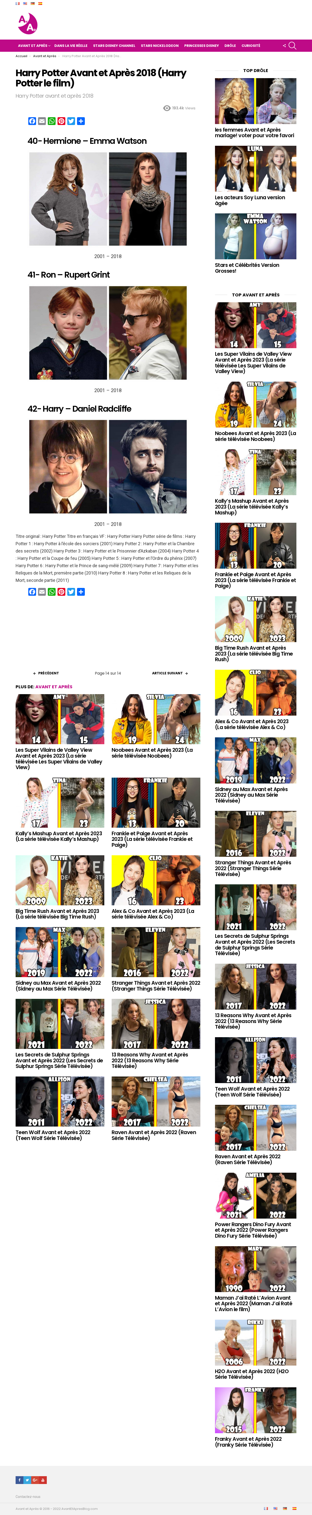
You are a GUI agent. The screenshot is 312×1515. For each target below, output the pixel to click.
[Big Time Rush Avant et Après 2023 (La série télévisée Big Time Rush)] (60, 880)
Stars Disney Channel (114, 45)
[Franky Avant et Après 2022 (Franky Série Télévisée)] (255, 1410)
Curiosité (251, 45)
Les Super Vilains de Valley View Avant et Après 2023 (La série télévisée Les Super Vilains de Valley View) (59, 758)
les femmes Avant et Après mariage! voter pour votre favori (254, 132)
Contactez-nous (28, 1497)
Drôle (230, 45)
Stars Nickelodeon (160, 45)
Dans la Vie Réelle (71, 45)
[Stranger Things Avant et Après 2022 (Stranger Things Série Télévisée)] (156, 952)
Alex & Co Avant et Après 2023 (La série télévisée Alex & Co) (153, 914)
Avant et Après (32, 45)
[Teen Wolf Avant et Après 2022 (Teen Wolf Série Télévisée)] (60, 1101)
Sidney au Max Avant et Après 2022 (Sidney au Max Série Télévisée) (58, 985)
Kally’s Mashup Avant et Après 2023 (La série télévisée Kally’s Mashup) (59, 836)
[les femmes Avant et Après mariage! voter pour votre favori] (255, 101)
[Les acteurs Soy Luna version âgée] (255, 169)
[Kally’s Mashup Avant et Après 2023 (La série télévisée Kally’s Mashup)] (60, 803)
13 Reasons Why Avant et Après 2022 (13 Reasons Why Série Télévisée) (150, 1060)
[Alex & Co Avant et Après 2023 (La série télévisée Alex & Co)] (156, 880)
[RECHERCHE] (292, 46)
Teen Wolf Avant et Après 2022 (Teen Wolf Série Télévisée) (53, 1135)
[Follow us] (284, 46)
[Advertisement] (108, 635)
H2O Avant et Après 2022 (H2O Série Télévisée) (252, 1374)
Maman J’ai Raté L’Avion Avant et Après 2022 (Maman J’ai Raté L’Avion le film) (253, 1303)
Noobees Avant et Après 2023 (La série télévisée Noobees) (152, 752)
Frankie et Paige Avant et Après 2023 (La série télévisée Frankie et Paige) (152, 839)
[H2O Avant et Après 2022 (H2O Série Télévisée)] (255, 1343)
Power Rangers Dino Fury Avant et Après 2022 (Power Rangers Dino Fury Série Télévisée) (253, 1230)
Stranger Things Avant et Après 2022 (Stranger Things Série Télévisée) (156, 985)
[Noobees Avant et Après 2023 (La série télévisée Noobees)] (156, 719)
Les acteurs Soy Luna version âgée (250, 200)
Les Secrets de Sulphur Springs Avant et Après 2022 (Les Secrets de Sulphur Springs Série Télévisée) (59, 1060)
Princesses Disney (201, 45)
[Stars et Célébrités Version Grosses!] (255, 236)
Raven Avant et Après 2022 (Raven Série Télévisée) (154, 1135)
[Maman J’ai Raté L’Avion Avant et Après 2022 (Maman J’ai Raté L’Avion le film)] (255, 1269)
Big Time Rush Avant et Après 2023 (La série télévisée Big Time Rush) (57, 914)
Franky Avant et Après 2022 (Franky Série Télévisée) (248, 1441)
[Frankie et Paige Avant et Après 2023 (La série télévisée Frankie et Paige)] (156, 803)
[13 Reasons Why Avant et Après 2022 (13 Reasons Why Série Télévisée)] (156, 1024)
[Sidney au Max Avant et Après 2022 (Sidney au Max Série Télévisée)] (60, 952)
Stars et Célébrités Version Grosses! (247, 267)
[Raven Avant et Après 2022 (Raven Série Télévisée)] (156, 1101)
